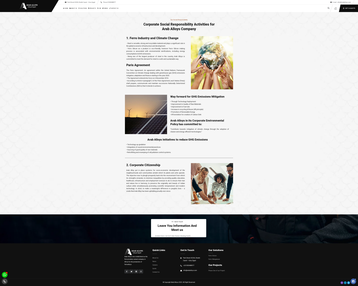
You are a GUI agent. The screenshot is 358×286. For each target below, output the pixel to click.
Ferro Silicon (212, 256)
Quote (154, 268)
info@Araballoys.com (341, 2)
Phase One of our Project (216, 270)
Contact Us (156, 272)
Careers (155, 265)
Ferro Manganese (214, 259)
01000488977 (109, 2)
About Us (155, 258)
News (154, 261)
